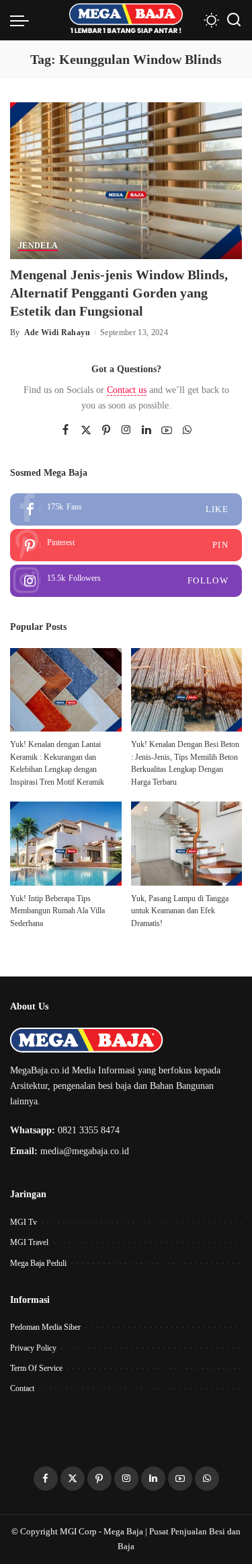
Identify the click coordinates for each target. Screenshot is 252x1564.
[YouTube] (167, 431)
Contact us (126, 390)
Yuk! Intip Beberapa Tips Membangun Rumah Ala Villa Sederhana (57, 911)
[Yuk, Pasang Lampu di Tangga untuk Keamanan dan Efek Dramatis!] (187, 843)
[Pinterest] (106, 431)
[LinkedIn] (146, 431)
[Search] (234, 20)
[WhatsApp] (187, 431)
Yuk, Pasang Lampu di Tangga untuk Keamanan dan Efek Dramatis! (179, 911)
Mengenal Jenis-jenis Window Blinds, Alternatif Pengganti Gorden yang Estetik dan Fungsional (119, 292)
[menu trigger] (23, 20)
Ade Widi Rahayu (57, 332)
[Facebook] (65, 431)
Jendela (38, 246)
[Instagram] (126, 431)
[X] (86, 431)
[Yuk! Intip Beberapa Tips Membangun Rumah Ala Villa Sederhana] (66, 843)
